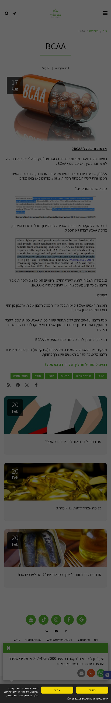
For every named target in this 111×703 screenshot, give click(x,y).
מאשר (92, 690)
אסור (57, 690)
